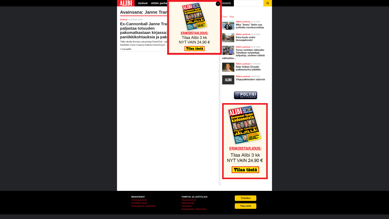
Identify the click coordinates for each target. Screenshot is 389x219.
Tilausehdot (186, 206)
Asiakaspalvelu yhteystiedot (193, 209)
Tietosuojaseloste (139, 200)
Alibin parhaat (243, 64)
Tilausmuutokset (188, 200)
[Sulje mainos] (218, 4)
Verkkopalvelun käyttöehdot (143, 206)
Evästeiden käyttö (139, 203)
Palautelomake (187, 203)
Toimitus (246, 198)
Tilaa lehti (245, 206)
